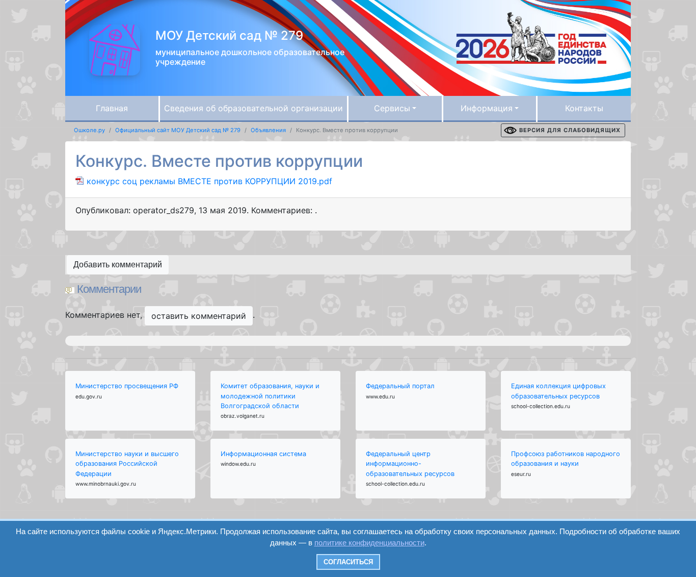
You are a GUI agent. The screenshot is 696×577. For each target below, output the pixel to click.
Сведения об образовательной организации (253, 108)
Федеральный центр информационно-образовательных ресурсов (410, 463)
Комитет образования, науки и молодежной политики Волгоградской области (270, 395)
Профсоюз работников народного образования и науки (565, 458)
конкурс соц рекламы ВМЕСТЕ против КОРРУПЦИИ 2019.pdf (209, 181)
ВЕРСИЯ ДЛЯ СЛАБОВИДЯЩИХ (570, 130)
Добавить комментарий (117, 264)
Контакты (584, 108)
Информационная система (263, 454)
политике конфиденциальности (369, 542)
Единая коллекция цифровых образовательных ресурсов (558, 390)
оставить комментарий (198, 316)
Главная (112, 108)
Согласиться (348, 562)
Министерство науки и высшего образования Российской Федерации (127, 463)
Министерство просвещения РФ (126, 386)
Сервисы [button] (392, 108)
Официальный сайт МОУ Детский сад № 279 (177, 130)
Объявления (268, 130)
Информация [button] (487, 108)
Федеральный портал (400, 386)
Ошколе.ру (89, 130)
